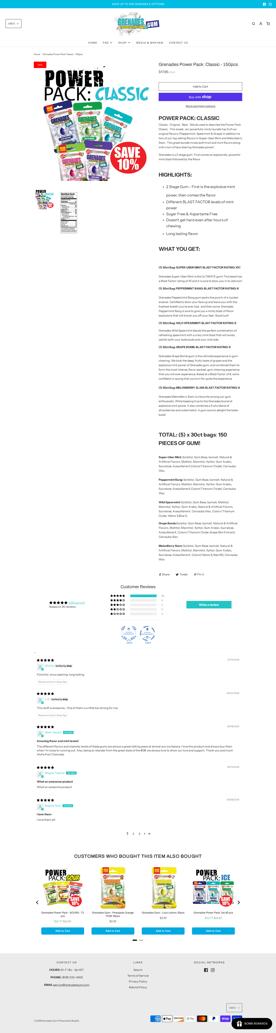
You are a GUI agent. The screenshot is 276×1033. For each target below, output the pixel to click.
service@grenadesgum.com (71, 985)
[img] (45, 660)
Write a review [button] (209, 605)
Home (92, 42)
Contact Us (178, 42)
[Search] (253, 23)
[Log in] (261, 23)
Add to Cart (200, 86)
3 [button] (139, 834)
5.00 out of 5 (77, 603)
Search (138, 970)
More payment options (200, 106)
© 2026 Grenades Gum (45, 1020)
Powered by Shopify (69, 1020)
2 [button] (133, 834)
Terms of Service (138, 975)
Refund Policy (138, 987)
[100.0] (128, 633)
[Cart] (268, 23)
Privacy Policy (138, 981)
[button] (13, 23)
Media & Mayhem (149, 42)
